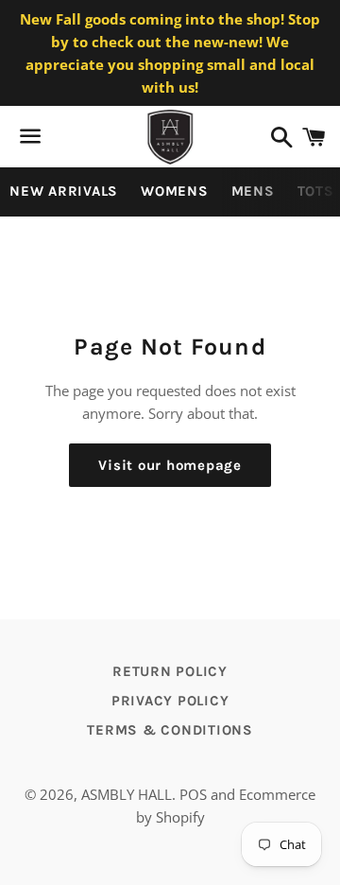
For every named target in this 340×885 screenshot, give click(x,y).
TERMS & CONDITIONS (170, 729)
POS (193, 794)
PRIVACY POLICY (170, 700)
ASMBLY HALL (126, 794)
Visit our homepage (170, 465)
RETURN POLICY (170, 671)
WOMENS (175, 191)
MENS (253, 191)
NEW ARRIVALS (63, 191)
